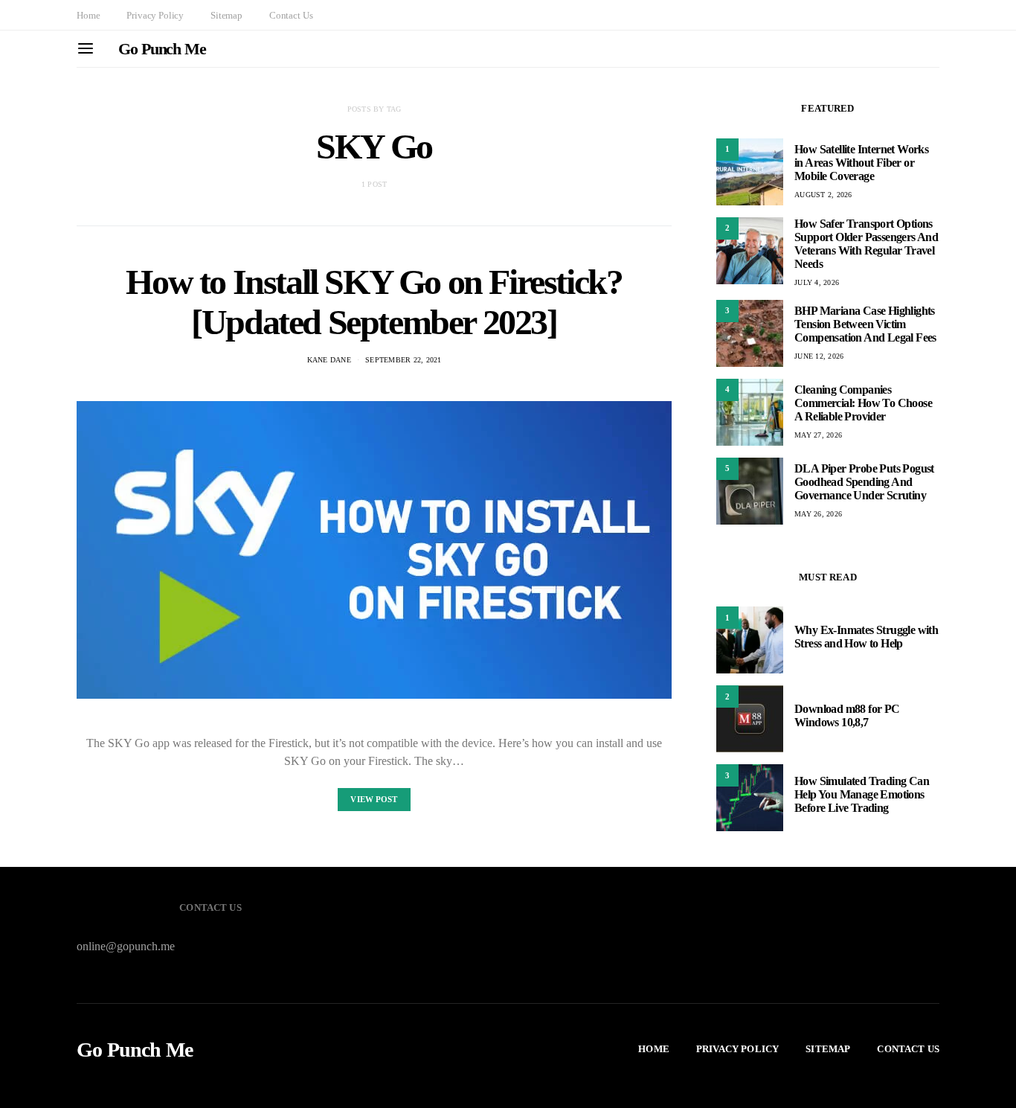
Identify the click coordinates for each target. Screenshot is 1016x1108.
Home (88, 15)
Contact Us (290, 15)
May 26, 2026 (818, 514)
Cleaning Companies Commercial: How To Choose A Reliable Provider (863, 403)
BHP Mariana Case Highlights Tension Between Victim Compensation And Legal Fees (865, 324)
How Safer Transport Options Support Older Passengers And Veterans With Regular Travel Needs (866, 243)
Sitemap (226, 15)
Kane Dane (329, 360)
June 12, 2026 (818, 356)
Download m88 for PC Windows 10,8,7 (847, 715)
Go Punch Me (162, 48)
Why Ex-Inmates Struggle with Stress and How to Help (866, 637)
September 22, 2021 (403, 360)
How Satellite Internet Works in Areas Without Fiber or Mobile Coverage (861, 162)
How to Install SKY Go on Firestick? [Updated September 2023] (374, 302)
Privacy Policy (155, 15)
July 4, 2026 (816, 282)
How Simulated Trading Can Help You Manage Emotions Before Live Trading (861, 794)
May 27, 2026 (818, 435)
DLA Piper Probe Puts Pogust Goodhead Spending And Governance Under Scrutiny (864, 482)
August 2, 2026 (823, 194)
